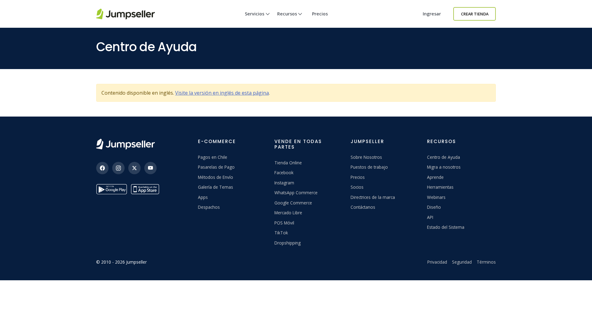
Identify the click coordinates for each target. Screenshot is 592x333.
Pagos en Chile (212, 157)
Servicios (254, 14)
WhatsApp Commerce (296, 192)
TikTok (281, 233)
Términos (486, 262)
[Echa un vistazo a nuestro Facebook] (102, 168)
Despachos (209, 207)
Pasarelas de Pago (216, 167)
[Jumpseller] (125, 144)
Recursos (287, 14)
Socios (357, 187)
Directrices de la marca (373, 197)
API (430, 217)
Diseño (434, 207)
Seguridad (462, 262)
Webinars (436, 197)
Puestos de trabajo (369, 167)
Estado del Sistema (445, 227)
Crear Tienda (474, 14)
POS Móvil (284, 223)
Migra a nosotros (444, 167)
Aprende (435, 177)
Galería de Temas (215, 187)
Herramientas (440, 187)
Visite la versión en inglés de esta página (222, 92)
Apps (203, 197)
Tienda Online (288, 163)
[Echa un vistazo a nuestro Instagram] (118, 168)
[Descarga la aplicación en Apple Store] (146, 189)
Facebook (284, 172)
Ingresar (432, 14)
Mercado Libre (288, 213)
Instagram (284, 183)
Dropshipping (287, 243)
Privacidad (437, 262)
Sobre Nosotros (366, 157)
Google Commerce (293, 203)
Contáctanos (363, 207)
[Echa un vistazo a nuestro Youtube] (150, 168)
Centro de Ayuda (443, 157)
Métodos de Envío (215, 177)
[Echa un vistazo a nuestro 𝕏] (134, 168)
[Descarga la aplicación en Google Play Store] (111, 189)
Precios (320, 14)
